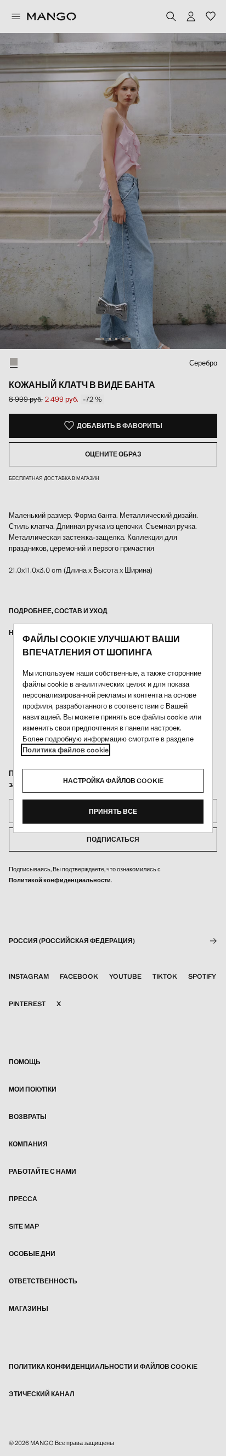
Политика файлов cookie (65, 750)
